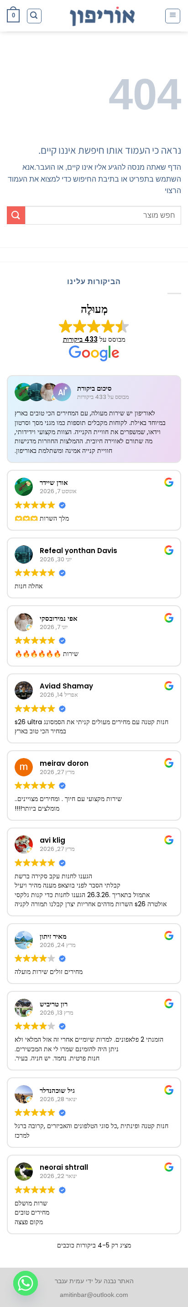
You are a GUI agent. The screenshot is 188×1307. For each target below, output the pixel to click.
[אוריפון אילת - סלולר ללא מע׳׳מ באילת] (103, 16)
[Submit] (16, 215)
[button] (172, 16)
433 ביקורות (80, 339)
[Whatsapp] (25, 1283)
